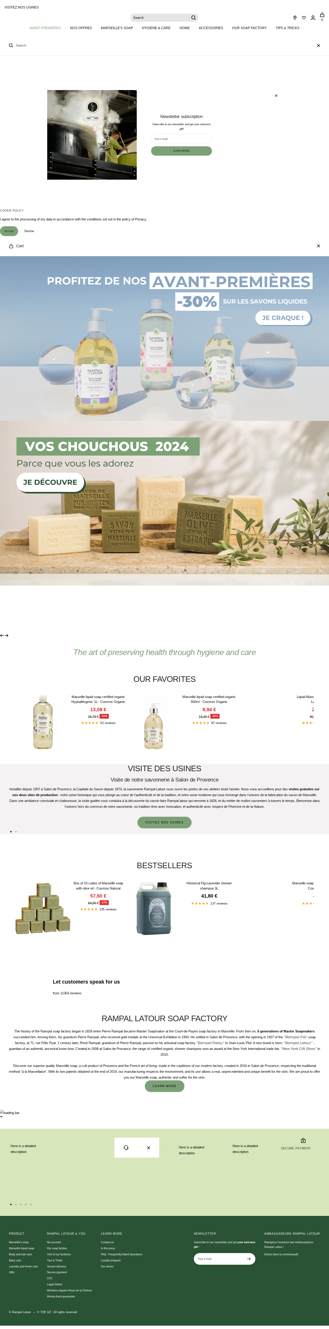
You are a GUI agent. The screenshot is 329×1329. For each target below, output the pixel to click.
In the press (108, 1248)
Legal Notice (54, 1284)
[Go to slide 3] (20, 1204)
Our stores (107, 1266)
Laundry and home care (23, 1266)
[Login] (313, 17)
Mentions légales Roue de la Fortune (69, 1290)
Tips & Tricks (287, 28)
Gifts (11, 1272)
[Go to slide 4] (25, 1204)
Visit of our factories (59, 1254)
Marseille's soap (117, 28)
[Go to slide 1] (11, 831)
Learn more (165, 1086)
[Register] (249, 1258)
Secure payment (57, 1272)
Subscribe (181, 151)
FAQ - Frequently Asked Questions (121, 1254)
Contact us (107, 1242)
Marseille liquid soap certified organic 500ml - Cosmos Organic (209, 699)
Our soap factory (249, 28)
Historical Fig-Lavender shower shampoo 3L (209, 885)
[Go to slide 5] (30, 1204)
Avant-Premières (45, 28)
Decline (29, 231)
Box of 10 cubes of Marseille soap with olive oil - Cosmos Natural (98, 885)
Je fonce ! (43, 609)
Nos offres (81, 28)
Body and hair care (20, 1254)
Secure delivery (56, 1266)
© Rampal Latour (20, 1312)
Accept (9, 231)
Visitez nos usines (21, 7)
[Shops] (295, 17)
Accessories (211, 28)
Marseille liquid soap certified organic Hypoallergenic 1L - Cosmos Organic (98, 699)
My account (54, 1242)
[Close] (318, 45)
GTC (50, 1278)
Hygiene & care (156, 28)
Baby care (15, 1260)
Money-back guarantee (61, 1296)
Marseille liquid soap (21, 1248)
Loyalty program (111, 1260)
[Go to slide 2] (16, 831)
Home (184, 28)
